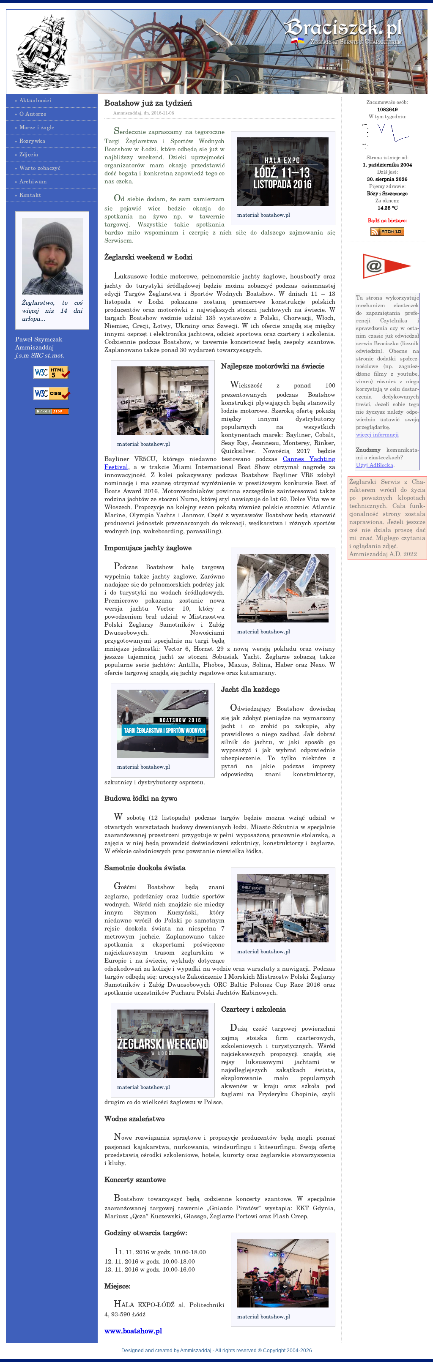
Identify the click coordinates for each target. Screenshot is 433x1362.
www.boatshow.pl (133, 1330)
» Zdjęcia (26, 154)
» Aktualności (33, 100)
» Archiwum (31, 181)
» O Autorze (30, 113)
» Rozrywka (30, 141)
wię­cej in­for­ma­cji (377, 434)
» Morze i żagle (35, 127)
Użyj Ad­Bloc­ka (374, 465)
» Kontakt (28, 195)
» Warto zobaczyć (37, 168)
